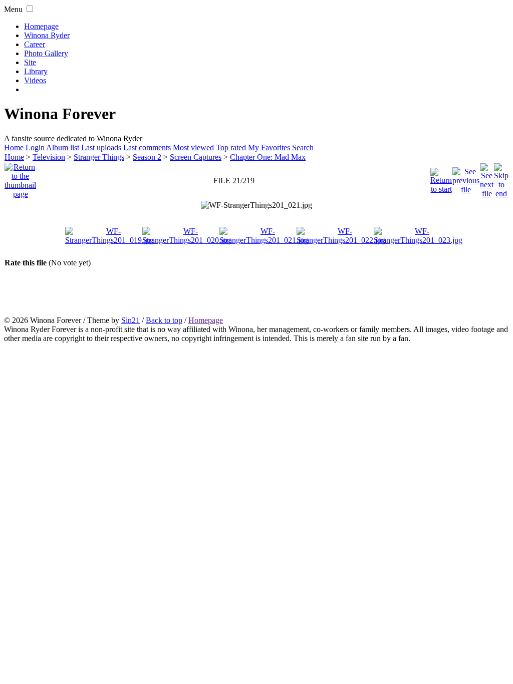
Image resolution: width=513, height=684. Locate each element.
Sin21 (130, 320)
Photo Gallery (46, 53)
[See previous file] (465, 178)
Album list (62, 147)
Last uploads (101, 147)
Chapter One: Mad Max (268, 157)
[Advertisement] (256, 291)
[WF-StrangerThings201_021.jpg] (256, 205)
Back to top (164, 320)
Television (49, 157)
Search (303, 147)
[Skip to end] (501, 178)
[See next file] (486, 178)
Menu (13, 9)
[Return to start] (441, 178)
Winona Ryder (47, 35)
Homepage (41, 26)
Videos (35, 80)
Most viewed (193, 147)
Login (35, 147)
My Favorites (269, 147)
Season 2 (147, 157)
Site (30, 62)
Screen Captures (195, 157)
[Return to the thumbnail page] (20, 178)
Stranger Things (99, 157)
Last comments (147, 147)
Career (34, 44)
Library (36, 71)
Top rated (231, 147)
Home (14, 147)
